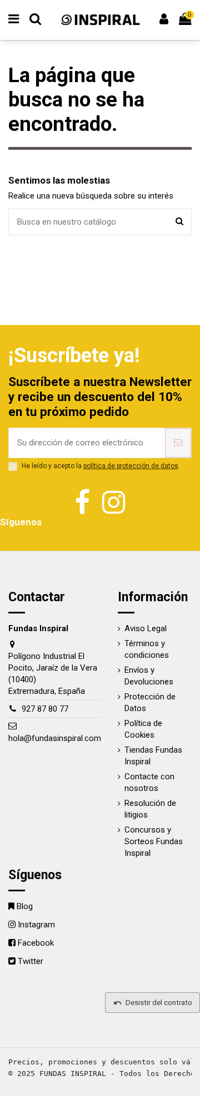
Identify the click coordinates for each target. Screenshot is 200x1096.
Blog (25, 906)
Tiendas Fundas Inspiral (153, 756)
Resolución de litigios (150, 809)
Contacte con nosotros (149, 782)
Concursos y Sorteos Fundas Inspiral (153, 841)
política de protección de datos (130, 466)
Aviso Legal (145, 628)
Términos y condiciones (146, 649)
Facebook (36, 943)
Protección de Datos (150, 702)
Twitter (30, 961)
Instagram (36, 925)
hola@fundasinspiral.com (54, 738)
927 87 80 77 (45, 709)
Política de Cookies (143, 729)
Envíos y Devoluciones (148, 676)
